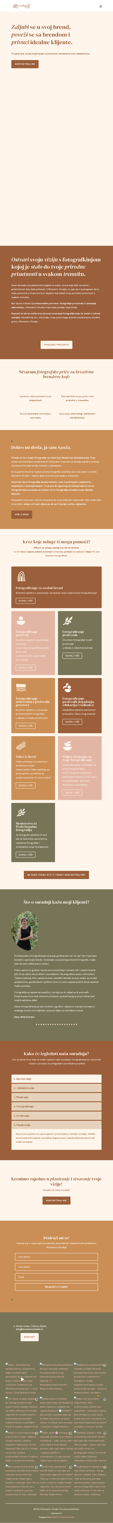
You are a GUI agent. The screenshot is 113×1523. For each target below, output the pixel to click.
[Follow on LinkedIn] (37, 1350)
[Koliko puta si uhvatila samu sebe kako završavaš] (56, 1413)
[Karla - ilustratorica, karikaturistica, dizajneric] (22, 1379)
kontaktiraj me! (56, 1200)
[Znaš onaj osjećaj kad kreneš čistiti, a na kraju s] (56, 1481)
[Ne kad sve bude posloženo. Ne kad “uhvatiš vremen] (56, 1379)
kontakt (29, 1337)
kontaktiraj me (25, 64)
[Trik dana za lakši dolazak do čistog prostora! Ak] (22, 1413)
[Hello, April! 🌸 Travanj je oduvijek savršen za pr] (56, 1447)
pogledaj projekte (56, 344)
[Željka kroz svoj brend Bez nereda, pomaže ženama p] (90, 1379)
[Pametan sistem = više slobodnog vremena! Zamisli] (90, 1447)
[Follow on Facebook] (21, 1350)
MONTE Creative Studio (62, 1517)
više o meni (22, 514)
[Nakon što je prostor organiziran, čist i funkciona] (90, 1413)
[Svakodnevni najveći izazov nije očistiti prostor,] (90, 1481)
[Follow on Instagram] (29, 1350)
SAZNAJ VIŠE (25, 600)
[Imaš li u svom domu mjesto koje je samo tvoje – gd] (22, 1447)
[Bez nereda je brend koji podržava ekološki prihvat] (22, 1481)
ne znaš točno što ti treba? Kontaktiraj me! (56, 875)
